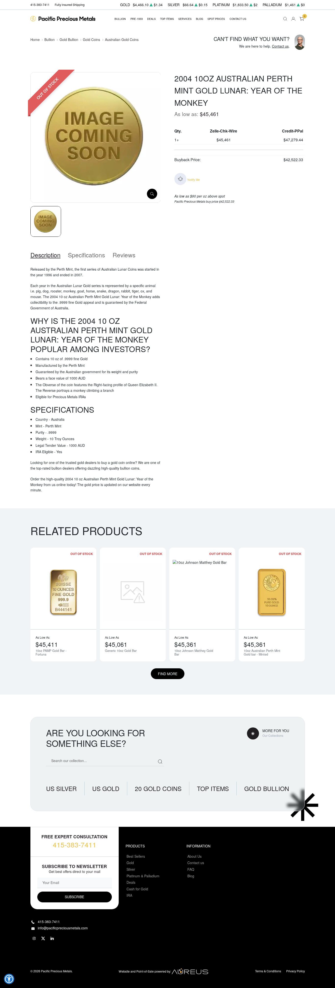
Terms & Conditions (268, 971)
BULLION (120, 19)
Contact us (280, 46)
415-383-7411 (74, 844)
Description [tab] (45, 254)
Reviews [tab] (124, 254)
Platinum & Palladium (143, 875)
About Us (194, 856)
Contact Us (238, 19)
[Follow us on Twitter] (43, 938)
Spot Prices (216, 19)
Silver (131, 869)
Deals (131, 882)
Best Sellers (136, 856)
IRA (129, 895)
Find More (167, 673)
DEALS (151, 19)
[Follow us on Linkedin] (52, 938)
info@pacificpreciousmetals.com (63, 927)
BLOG (199, 19)
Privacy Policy (295, 971)
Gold (130, 862)
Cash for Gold (137, 888)
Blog (190, 875)
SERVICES (185, 19)
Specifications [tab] (86, 254)
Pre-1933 (136, 19)
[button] (9, 979)
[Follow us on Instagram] (34, 938)
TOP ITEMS (167, 19)
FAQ (190, 869)
